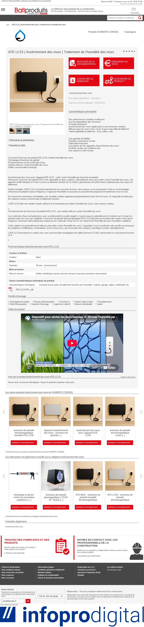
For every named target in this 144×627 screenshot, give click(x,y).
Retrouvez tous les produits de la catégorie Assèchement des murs (32, 516)
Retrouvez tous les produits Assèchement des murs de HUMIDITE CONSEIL (35, 452)
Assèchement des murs (81, 93)
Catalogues (130, 32)
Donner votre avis (127, 377)
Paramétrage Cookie (114, 570)
